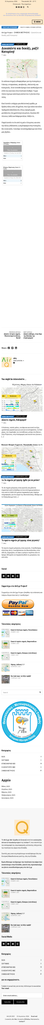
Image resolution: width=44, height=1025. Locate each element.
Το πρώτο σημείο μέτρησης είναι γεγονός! (20, 540)
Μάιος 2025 (6, 786)
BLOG (3, 757)
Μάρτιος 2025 (6, 792)
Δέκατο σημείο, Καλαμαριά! (14, 420)
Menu (38, 22)
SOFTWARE (5, 760)
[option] (31, 27)
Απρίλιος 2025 (7, 789)
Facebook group (16, 7)
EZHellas (27, 1019)
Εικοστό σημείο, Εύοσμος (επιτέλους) (24, 653)
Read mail (34, 1016)
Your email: (5, 988)
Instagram (21, 7)
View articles (18, 360)
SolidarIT (27, 842)
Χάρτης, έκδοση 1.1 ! (26, 27)
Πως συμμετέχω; (26, 4)
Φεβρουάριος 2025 (8, 795)
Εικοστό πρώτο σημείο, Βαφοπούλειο (24, 641)
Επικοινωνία (16, 4)
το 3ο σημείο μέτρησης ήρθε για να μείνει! (20, 480)
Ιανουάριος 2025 (8, 798)
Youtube (23, 7)
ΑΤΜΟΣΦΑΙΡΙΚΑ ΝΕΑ (8, 764)
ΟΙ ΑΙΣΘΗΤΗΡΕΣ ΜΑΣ (8, 767)
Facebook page (19, 7)
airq (4, 55)
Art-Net (14, 1019)
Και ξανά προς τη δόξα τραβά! (21, 676)
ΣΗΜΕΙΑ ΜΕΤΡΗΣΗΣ (7, 44)
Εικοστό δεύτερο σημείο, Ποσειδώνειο (24, 630)
